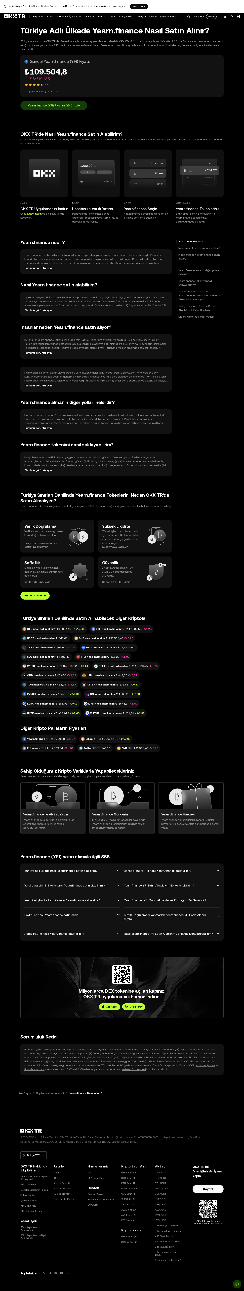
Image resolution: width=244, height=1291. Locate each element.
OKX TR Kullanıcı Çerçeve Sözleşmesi (34, 1178)
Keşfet (36, 16)
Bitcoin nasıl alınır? (165, 1246)
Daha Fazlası (167, 16)
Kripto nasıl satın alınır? (50, 1093)
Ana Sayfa (24, 1093)
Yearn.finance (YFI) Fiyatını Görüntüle (54, 105)
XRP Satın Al (128, 1199)
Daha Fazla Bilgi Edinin (116, 581)
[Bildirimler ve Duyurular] (231, 17)
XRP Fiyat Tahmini (164, 1236)
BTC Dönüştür (129, 1241)
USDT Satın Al (128, 1172)
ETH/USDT (160, 1183)
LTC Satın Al (127, 1220)
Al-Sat (49, 16)
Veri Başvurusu (28, 1205)
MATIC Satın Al (129, 1188)
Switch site (139, 6)
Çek (111, 16)
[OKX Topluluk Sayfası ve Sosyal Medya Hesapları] (67, 1273)
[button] (188, 17)
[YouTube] (61, 1273)
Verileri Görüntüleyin (37, 581)
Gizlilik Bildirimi (28, 1184)
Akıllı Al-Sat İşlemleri (67, 16)
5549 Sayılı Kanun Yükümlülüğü (29, 1228)
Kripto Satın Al (62, 1183)
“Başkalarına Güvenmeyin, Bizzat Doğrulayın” (41, 545)
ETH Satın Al (128, 1183)
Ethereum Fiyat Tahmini (168, 1231)
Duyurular (93, 1204)
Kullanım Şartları (205, 1065)
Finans (87, 16)
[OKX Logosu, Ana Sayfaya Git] (14, 17)
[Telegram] (49, 1273)
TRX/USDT (161, 1199)
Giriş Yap (199, 16)
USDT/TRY (161, 1172)
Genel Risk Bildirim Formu (34, 1190)
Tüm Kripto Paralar (64, 1199)
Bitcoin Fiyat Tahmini (166, 1225)
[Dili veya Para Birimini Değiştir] (238, 17)
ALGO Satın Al (128, 1209)
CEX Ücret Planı (96, 1178)
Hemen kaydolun (35, 595)
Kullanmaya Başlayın (115, 546)
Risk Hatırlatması (34, 1069)
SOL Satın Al (128, 1193)
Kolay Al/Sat (126, 16)
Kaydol (211, 16)
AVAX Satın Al (128, 1215)
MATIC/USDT (162, 1188)
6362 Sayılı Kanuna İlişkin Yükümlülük (33, 1236)
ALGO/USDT (161, 1209)
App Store (112, 1006)
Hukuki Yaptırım (28, 1195)
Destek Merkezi (96, 1194)
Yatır (100, 16)
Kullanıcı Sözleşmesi (134, 1069)
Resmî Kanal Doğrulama (101, 1199)
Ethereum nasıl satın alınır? (166, 1253)
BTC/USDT (160, 1178)
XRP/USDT (160, 1204)
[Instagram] (55, 1273)
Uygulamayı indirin (31, 213)
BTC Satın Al (128, 1178)
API (89, 1172)
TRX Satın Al (128, 1204)
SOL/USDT (160, 1193)
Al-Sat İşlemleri (62, 1193)
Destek (153, 16)
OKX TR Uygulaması (31, 1211)
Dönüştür (141, 16)
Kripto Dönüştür (63, 1188)
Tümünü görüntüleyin (38, 268)
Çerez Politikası (28, 1200)
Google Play (136, 1006)
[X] (44, 1273)
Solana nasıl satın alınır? (168, 1260)
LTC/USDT (160, 1220)
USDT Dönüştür (129, 1236)
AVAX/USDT (161, 1215)
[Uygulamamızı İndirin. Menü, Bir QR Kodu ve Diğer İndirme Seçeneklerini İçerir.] (225, 17)
